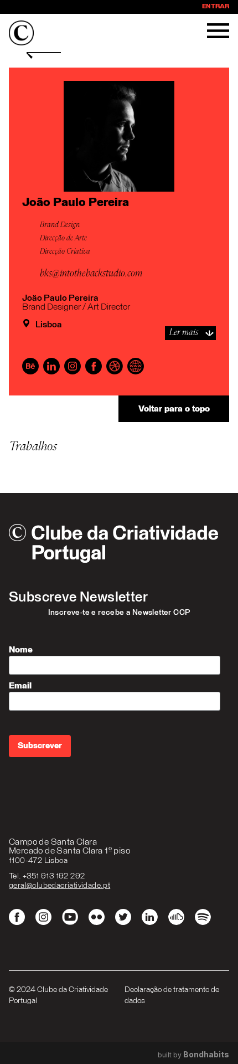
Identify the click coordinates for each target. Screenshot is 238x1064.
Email (20, 685)
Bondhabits (206, 1054)
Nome (21, 649)
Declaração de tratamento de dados (172, 995)
